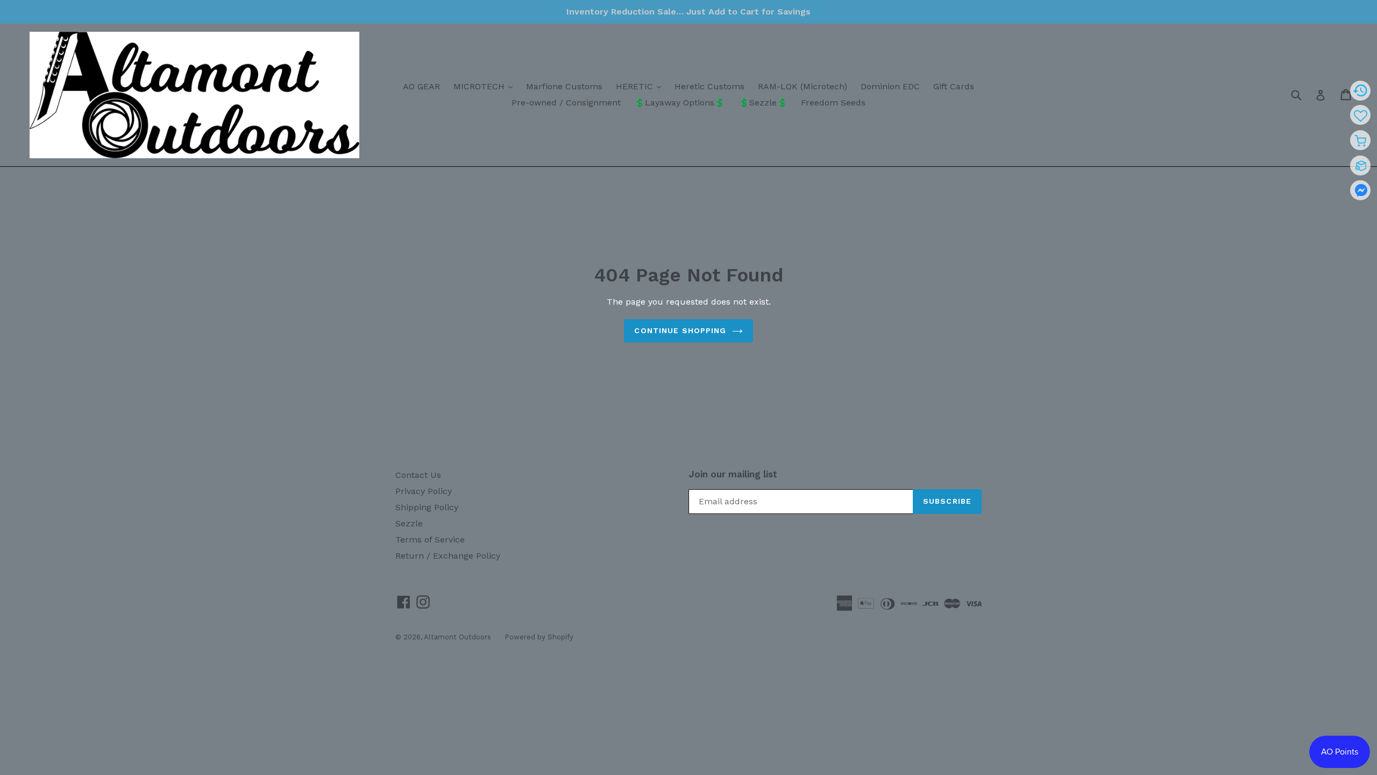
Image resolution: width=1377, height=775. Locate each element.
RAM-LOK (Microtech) (802, 86)
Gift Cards (953, 86)
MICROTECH (485, 86)
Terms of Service (430, 539)
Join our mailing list (732, 474)
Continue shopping (680, 330)
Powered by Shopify (539, 637)
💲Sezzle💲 (763, 102)
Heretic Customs (709, 86)
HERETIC (641, 86)
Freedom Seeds (833, 102)
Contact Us (418, 475)
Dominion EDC (890, 86)
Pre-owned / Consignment (566, 102)
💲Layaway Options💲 (679, 102)
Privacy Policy (423, 491)
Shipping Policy (426, 507)
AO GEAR (421, 86)
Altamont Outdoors (457, 637)
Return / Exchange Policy (447, 556)
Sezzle (409, 523)
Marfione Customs (564, 86)
